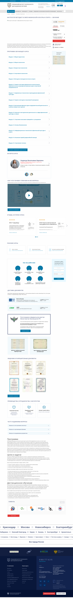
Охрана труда (24, 570)
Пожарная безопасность (26, 573)
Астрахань (4, 537)
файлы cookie (59, 584)
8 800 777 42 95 (45, 559)
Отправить (59, 278)
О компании (10, 566)
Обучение (12, 11)
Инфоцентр (25, 11)
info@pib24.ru (48, 6)
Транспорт (24, 581)
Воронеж (23, 537)
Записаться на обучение (14, 209)
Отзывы (31, 11)
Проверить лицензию (13, 395)
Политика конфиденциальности (13, 577)
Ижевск (30, 537)
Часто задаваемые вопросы (12, 579)
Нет (61, 5)
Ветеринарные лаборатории (27, 579)
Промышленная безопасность (27, 572)
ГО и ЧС (23, 583)
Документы (18, 11)
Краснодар (9, 527)
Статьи (8, 572)
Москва (25, 527)
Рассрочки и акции (10, 583)
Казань (41, 532)
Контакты (59, 11)
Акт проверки (9, 570)
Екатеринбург (52, 532)
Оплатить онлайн (61, 593)
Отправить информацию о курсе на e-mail (17, 149)
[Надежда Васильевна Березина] (14, 164)
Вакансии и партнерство (11, 581)
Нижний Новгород (19, 532)
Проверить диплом (25, 330)
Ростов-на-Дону (56, 537)
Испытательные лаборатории (27, 577)
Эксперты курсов (10, 575)
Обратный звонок (42, 561)
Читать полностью (13, 232)
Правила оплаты (10, 573)
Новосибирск (43, 527)
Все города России (36, 542)
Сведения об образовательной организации (45, 11)
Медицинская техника (26, 575)
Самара (66, 537)
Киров (32, 532)
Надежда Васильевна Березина (31, 160)
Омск (47, 537)
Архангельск (66, 532)
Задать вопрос (13, 515)
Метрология (24, 568)
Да (58, 5)
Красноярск (39, 537)
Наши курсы (25, 566)
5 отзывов (60, 22)
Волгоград (14, 537)
